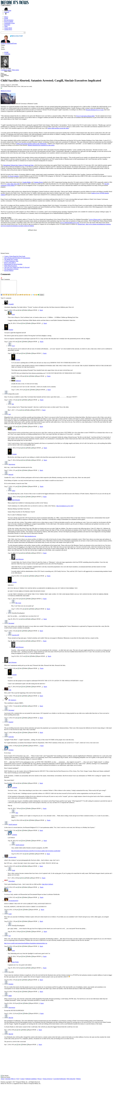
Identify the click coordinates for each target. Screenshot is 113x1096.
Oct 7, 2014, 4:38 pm (14, 878)
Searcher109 (15, 635)
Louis (10, 914)
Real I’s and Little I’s (10, 262)
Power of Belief (8, 21)
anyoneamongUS (13, 900)
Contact (22, 1079)
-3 (45, 376)
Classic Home (8, 28)
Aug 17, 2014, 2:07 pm (11, 426)
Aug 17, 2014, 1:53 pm (11, 400)
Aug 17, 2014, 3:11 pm (11, 486)
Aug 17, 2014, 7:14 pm (11, 706)
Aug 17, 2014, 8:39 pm (18, 376)
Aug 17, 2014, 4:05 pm (14, 353)
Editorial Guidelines (31, 1079)
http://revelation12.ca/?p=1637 (64, 506)
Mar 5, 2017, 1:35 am (14, 410)
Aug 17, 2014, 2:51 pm (11, 470)
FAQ (17, 1079)
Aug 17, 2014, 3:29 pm (14, 496)
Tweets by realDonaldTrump (9, 43)
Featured (6, 12)
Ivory (13, 346)
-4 (45, 576)
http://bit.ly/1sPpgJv (47, 884)
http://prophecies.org (30, 536)
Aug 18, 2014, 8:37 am (18, 854)
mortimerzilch (12, 857)
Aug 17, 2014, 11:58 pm (11, 745)
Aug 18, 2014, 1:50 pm (11, 921)
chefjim (14, 429)
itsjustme (10, 984)
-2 (42, 323)
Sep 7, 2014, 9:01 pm (10, 1044)
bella (9, 690)
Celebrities (7, 54)
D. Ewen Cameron (13, 176)
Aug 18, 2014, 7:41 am (11, 830)
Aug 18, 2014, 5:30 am (14, 323)
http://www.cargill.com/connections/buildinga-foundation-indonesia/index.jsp (25, 943)
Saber (13, 490)
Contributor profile (6, 70)
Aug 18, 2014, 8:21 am (14, 840)
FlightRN (11, 304)
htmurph (10, 474)
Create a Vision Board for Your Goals (14, 256)
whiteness (18, 380)
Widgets (78, 1079)
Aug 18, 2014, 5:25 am (18, 576)
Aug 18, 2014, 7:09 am (14, 808)
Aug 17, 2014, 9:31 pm (18, 609)
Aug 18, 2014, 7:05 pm (14, 956)
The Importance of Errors (11, 269)
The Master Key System (11, 259)
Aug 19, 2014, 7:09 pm (11, 991)
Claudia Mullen (26, 182)
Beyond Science (8, 20)
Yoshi (13, 870)
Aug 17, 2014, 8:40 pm (14, 460)
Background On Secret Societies (13, 264)
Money (6, 17)
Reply (41, 310)
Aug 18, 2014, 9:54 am (14, 641)
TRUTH (10, 1017)
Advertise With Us (10, 1079)
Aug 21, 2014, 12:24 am (11, 1013)
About (2, 1079)
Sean (13, 314)
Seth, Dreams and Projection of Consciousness (17, 258)
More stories (15, 70)
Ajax (17, 812)
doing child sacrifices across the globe (58, 128)
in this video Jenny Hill (13, 184)
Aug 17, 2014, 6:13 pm (14, 553)
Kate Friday (15, 962)
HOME (6, 52)
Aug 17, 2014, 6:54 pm (14, 448)
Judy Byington (20, 559)
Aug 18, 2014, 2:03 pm (11, 946)
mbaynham (11, 881)
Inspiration (7, 24)
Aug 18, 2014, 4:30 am (11, 783)
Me (13, 404)
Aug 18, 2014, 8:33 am (11, 866)
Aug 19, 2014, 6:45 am (14, 968)
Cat (9, 935)
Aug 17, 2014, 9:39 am (11, 310)
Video (6, 26)
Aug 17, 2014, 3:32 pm (11, 631)
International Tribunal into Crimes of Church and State (18, 165)
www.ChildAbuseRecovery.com (69, 222)
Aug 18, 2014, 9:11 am (14, 619)
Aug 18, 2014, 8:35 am (11, 887)
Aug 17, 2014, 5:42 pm (11, 668)
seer (9, 414)
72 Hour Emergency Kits (11, 261)
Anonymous (11, 464)
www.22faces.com (95, 219)
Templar (10, 329)
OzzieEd (10, 722)
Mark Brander (16, 500)
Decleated (11, 623)
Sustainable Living (9, 23)
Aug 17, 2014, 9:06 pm (11, 732)
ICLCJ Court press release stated (85, 116)
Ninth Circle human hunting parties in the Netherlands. (31, 143)
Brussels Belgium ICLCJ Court (94, 109)
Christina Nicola (38, 182)
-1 (38, 486)
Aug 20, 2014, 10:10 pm (11, 1003)
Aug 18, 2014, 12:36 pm (11, 909)
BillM (10, 995)
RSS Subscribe (71, 1079)
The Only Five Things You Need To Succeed (16, 267)
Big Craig (18, 603)
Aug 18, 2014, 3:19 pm (11, 980)
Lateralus (11, 736)
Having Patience (8, 270)
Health (6, 18)
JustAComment (12, 824)
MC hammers (12, 700)
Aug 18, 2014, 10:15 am (18, 656)
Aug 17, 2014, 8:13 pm (11, 717)
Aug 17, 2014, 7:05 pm (11, 696)
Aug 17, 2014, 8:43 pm (14, 686)
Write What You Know (10, 265)
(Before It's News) (6, 91)
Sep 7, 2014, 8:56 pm (10, 1030)
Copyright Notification (59, 1079)
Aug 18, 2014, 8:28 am (18, 820)
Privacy (40, 1079)
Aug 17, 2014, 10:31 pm (18, 389)
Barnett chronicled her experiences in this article (41, 145)
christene (11, 750)
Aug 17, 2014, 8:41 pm (14, 598)
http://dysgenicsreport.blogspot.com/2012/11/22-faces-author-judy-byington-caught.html (35, 851)
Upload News (8, 29)
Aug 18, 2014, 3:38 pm (14, 931)
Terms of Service (47, 1079)
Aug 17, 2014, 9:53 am (11, 341)
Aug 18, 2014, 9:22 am (11, 897)
